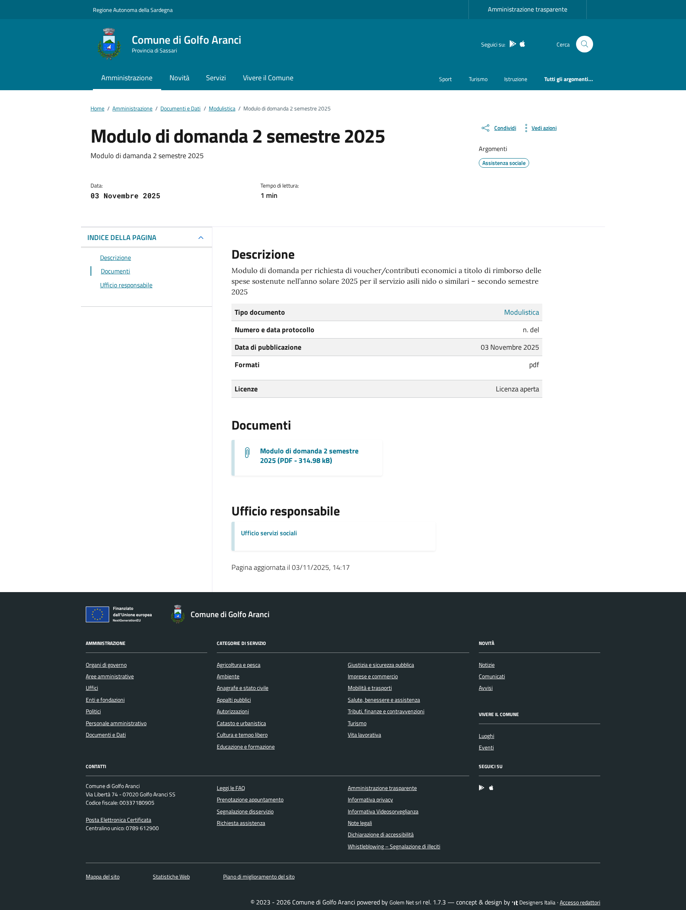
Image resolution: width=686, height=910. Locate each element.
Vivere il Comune (268, 77)
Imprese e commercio (373, 676)
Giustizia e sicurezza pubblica (381, 664)
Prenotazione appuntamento (250, 799)
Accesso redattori (580, 902)
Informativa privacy (370, 799)
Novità (179, 77)
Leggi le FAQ (231, 788)
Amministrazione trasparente (527, 9)
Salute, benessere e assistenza (384, 699)
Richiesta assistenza (241, 823)
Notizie (487, 664)
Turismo (478, 79)
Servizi (216, 77)
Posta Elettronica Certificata (118, 819)
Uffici (92, 687)
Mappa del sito (102, 876)
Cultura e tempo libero (242, 734)
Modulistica (521, 312)
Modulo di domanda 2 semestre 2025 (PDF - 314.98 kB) (309, 455)
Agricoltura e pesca (238, 664)
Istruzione (515, 79)
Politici (93, 711)
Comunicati (492, 676)
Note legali (360, 823)
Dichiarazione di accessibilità (381, 834)
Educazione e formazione (246, 746)
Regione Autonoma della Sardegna (133, 10)
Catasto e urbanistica (241, 723)
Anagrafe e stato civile (242, 687)
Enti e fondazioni (105, 699)
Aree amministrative (110, 676)
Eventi (486, 747)
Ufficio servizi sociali (269, 533)
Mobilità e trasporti (370, 687)
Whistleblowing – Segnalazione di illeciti (394, 846)
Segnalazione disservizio (245, 811)
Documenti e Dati (106, 734)
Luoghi (486, 736)
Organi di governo (106, 664)
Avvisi (486, 687)
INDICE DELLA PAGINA (121, 237)
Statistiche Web (171, 876)
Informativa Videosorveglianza (383, 811)
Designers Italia (536, 902)
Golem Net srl (405, 902)
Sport (445, 79)
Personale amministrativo (116, 723)
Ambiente (228, 676)
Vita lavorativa (364, 734)
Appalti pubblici (234, 699)
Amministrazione (126, 77)
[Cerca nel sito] (584, 44)
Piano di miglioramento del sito (259, 876)
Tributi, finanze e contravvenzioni (386, 711)
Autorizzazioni (233, 711)
